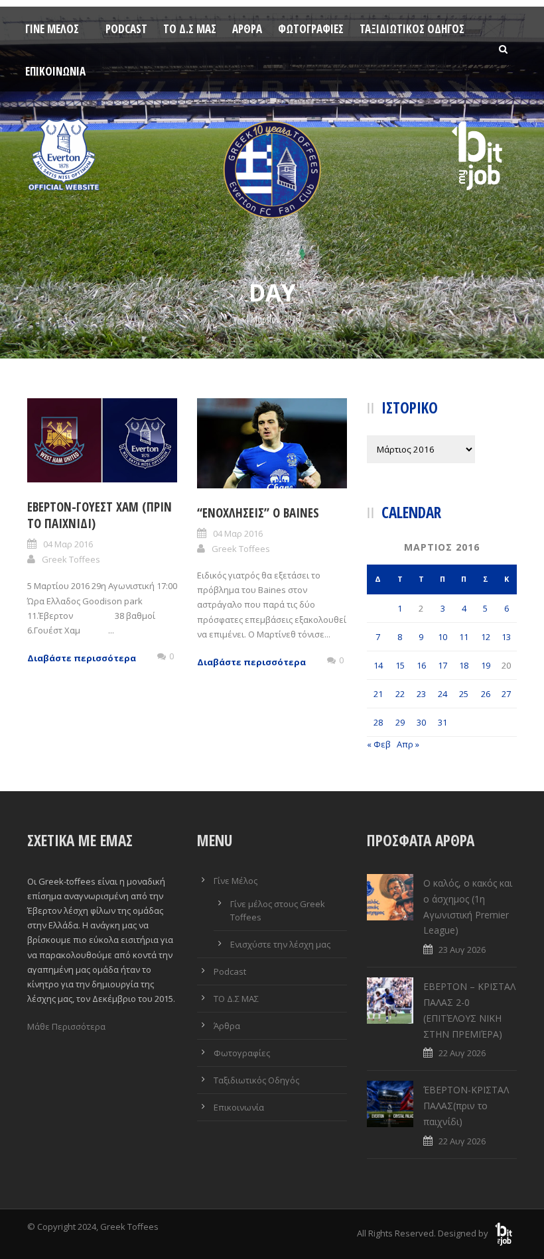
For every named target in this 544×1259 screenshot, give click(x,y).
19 (485, 665)
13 (506, 637)
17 (442, 665)
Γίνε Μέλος (52, 28)
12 (485, 637)
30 (421, 722)
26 (485, 694)
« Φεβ (379, 744)
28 (378, 722)
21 (378, 694)
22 (400, 694)
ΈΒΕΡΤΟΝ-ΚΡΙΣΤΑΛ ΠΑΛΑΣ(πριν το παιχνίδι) (466, 1105)
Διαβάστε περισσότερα (81, 658)
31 (442, 722)
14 (378, 665)
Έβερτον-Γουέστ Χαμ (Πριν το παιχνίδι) (99, 515)
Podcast (126, 28)
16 (421, 665)
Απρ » (408, 744)
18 (463, 665)
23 (421, 694)
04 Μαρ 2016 (68, 544)
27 (506, 694)
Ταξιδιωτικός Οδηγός (412, 28)
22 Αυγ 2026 (462, 1053)
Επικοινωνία (55, 71)
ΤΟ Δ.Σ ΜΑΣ (189, 28)
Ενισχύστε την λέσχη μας (280, 944)
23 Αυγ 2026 (462, 950)
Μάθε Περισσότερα (66, 1026)
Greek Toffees (71, 559)
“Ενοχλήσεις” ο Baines (258, 512)
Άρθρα (247, 28)
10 (442, 637)
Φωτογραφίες (311, 28)
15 (400, 665)
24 (442, 694)
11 (463, 637)
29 (400, 722)
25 (463, 694)
